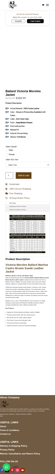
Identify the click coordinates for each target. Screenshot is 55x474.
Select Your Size (12, 160)
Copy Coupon (35, 21)
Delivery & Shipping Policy (13, 446)
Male (11, 150)
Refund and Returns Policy (17, 209)
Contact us (5, 434)
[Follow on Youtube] (22, 470)
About (3, 426)
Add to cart (23, 175)
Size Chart (12, 203)
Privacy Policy (7, 450)
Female (11, 154)
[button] (6, 467)
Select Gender (12, 147)
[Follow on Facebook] (2, 470)
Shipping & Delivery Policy (17, 206)
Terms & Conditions (9, 430)
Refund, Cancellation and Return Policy (20, 453)
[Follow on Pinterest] (12, 470)
